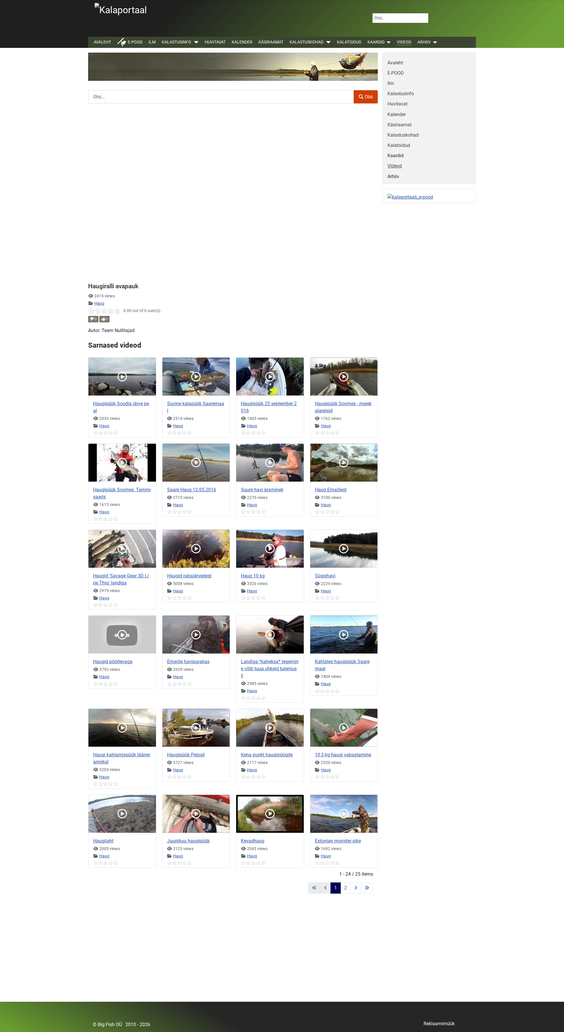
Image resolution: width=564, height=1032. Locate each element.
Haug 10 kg (253, 576)
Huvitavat (215, 42)
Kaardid (376, 42)
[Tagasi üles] (553, 1021)
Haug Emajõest (331, 489)
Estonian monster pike (338, 841)
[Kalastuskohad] (327, 42)
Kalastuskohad (306, 42)
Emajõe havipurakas (188, 661)
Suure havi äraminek (262, 489)
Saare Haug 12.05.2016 (191, 489)
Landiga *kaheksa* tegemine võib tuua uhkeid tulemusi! (269, 668)
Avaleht (102, 42)
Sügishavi (325, 576)
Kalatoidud (349, 42)
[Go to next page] (355, 888)
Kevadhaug (252, 841)
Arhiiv (424, 42)
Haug (99, 303)
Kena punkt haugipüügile (267, 755)
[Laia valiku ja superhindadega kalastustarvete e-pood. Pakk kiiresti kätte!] (410, 197)
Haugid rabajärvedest (189, 576)
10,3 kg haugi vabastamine (343, 755)
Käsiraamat (270, 42)
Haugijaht (103, 841)
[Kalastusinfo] (195, 42)
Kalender (242, 42)
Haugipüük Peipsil (186, 755)
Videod (404, 42)
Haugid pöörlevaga (112, 661)
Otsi (368, 97)
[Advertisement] (233, 951)
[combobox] (400, 18)
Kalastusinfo (176, 42)
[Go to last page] (367, 888)
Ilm (152, 42)
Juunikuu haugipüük (188, 841)
